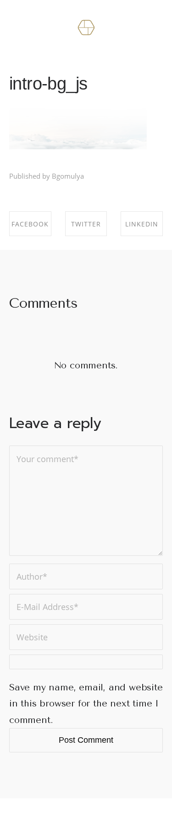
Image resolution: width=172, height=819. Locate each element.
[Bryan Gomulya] (86, 28)
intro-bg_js (48, 83)
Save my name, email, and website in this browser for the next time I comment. (86, 703)
